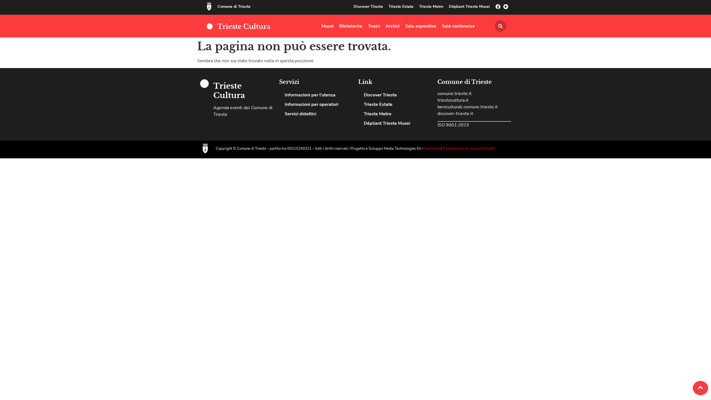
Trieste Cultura (244, 26)
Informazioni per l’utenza (310, 95)
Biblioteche (350, 26)
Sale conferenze (458, 26)
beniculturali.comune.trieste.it (467, 107)
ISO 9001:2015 (453, 125)
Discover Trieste (368, 6)
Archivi (392, 26)
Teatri (374, 26)
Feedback (432, 148)
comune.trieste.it (454, 94)
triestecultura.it (453, 100)
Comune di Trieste (234, 6)
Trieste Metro (431, 6)
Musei (327, 26)
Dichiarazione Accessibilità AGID (469, 148)
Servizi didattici (300, 114)
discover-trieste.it (455, 114)
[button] (500, 26)
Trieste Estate (401, 6)
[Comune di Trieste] (209, 6)
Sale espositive (420, 26)
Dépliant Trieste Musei (469, 6)
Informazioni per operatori (311, 104)
